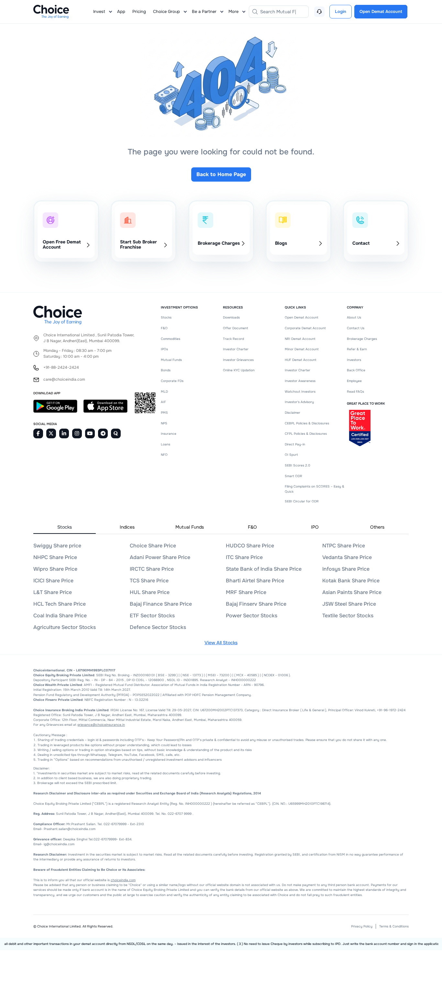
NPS (164, 423)
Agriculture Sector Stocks (64, 627)
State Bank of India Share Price (264, 569)
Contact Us (355, 328)
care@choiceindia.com (64, 379)
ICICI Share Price (53, 580)
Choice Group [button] (166, 11)
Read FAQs (355, 391)
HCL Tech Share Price (59, 604)
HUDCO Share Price (250, 545)
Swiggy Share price (57, 545)
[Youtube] (90, 433)
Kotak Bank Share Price (351, 580)
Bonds (166, 370)
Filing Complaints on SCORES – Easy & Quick (314, 488)
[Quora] (116, 433)
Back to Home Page (221, 174)
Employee (354, 381)
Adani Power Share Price (160, 557)
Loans (165, 444)
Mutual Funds (171, 360)
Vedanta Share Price (347, 557)
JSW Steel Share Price (349, 604)
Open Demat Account (301, 317)
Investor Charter (236, 349)
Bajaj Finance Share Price (161, 604)
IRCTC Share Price (152, 569)
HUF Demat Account (300, 360)
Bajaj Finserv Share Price (256, 604)
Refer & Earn (357, 349)
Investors (354, 360)
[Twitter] (51, 433)
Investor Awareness (300, 381)
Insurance (168, 434)
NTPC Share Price (343, 545)
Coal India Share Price (60, 615)
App (121, 11)
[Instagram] (77, 433)
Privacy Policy (361, 926)
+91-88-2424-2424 (61, 367)
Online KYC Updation (239, 370)
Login (340, 11)
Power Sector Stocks (251, 615)
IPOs (164, 349)
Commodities (170, 339)
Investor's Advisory (299, 402)
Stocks (166, 317)
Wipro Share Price (55, 569)
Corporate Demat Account (305, 328)
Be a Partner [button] (204, 11)
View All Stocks (221, 642)
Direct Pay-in (295, 444)
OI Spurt (291, 455)
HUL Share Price (150, 592)
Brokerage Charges (362, 339)
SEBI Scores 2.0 (297, 465)
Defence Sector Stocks (158, 627)
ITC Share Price (244, 557)
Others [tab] (377, 527)
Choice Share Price (153, 545)
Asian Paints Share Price (351, 592)
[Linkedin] (64, 433)
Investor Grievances (238, 360)
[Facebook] (38, 433)
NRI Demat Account (300, 339)
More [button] (233, 11)
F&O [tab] (252, 527)
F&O (164, 328)
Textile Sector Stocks (347, 615)
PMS (164, 412)
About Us (354, 317)
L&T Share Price (52, 592)
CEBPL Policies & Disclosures (307, 423)
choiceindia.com (123, 880)
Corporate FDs (172, 381)
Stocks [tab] (64, 527)
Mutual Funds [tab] (189, 527)
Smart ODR (293, 476)
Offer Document (235, 328)
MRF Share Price (246, 592)
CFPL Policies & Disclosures (306, 434)
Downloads (231, 317)
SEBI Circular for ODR (302, 501)
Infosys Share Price (346, 569)
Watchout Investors (300, 391)
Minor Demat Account (302, 349)
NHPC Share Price (55, 557)
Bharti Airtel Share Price (255, 580)
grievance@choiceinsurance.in (101, 725)
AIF (163, 402)
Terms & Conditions (394, 926)
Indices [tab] (127, 527)
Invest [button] (99, 11)
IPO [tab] (315, 527)
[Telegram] (103, 433)
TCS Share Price (149, 580)
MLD (164, 391)
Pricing (139, 11)
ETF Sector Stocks (152, 615)
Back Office (356, 370)
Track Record (233, 339)
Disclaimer (292, 412)
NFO (164, 455)
